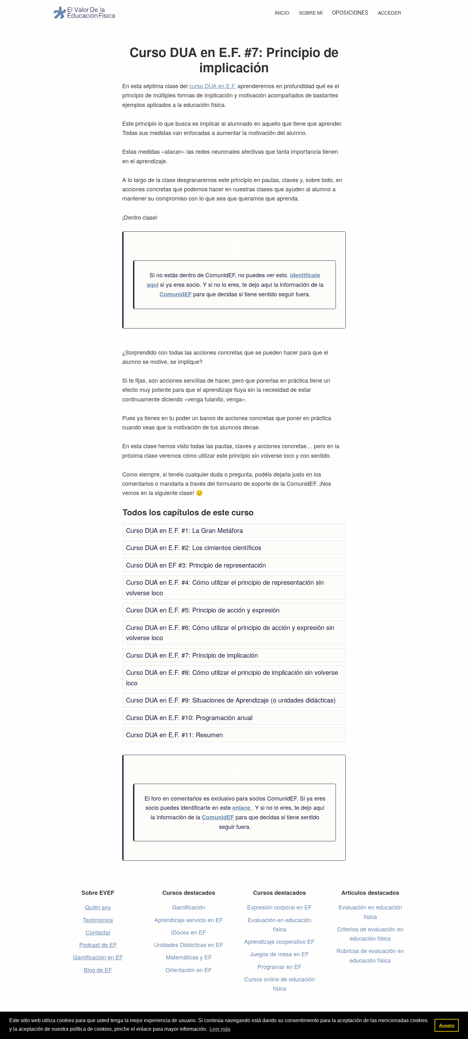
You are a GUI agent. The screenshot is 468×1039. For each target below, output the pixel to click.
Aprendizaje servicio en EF (188, 919)
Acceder (389, 12)
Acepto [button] (447, 1025)
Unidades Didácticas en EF (188, 944)
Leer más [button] (219, 1029)
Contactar (98, 932)
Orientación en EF (189, 969)
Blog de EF (98, 969)
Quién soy (98, 907)
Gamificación (188, 907)
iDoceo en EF (188, 932)
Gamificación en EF (98, 957)
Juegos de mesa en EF (279, 954)
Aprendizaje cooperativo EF (279, 941)
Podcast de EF (98, 944)
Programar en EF (279, 966)
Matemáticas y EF (189, 957)
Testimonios (98, 919)
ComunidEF (176, 294)
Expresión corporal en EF (279, 907)
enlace (242, 807)
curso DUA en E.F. (212, 85)
